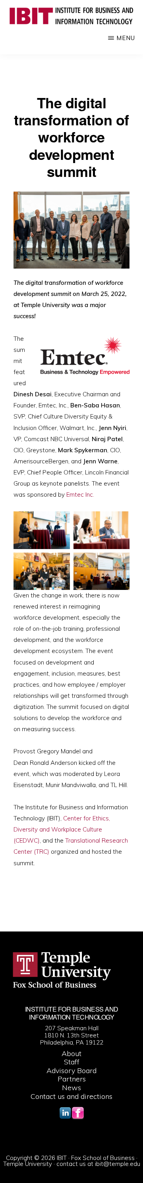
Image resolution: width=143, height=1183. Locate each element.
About (71, 1053)
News (71, 1087)
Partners (72, 1078)
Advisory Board (71, 1070)
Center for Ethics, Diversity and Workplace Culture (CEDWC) (62, 829)
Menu (125, 38)
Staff (71, 1061)
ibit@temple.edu (117, 1164)
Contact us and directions (71, 1096)
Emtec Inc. (80, 494)
